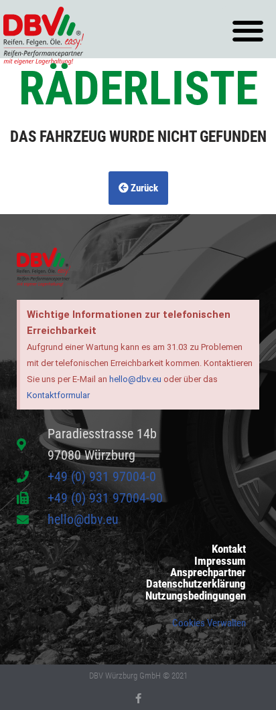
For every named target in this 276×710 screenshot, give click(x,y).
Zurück (143, 188)
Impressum (220, 561)
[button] (247, 31)
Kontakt (229, 549)
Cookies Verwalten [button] (209, 623)
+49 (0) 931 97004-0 (102, 476)
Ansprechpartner (208, 572)
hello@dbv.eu (135, 379)
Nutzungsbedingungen (195, 596)
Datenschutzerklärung (196, 584)
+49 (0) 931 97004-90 (105, 498)
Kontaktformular (58, 395)
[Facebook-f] (138, 698)
